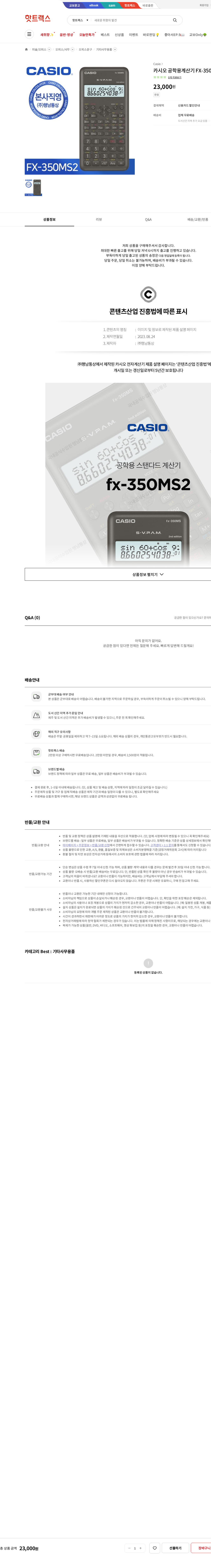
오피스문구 (85, 49)
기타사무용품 (104, 49)
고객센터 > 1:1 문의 (162, 845)
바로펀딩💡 (151, 34)
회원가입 (204, 5)
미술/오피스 (39, 49)
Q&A (148, 219)
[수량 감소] (129, 1548)
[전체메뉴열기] (29, 34)
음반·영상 (66, 34)
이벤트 (133, 34)
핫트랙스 (77, 20)
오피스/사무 (62, 49)
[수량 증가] (141, 1548)
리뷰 (99, 219)
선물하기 (175, 1547)
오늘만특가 (87, 34)
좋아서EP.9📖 (174, 34)
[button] (167, 77)
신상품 (119, 34)
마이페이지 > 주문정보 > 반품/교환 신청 (86, 845)
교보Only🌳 (198, 34)
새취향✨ (47, 34)
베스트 (105, 34)
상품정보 (49, 219)
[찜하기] (154, 1548)
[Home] (26, 49)
